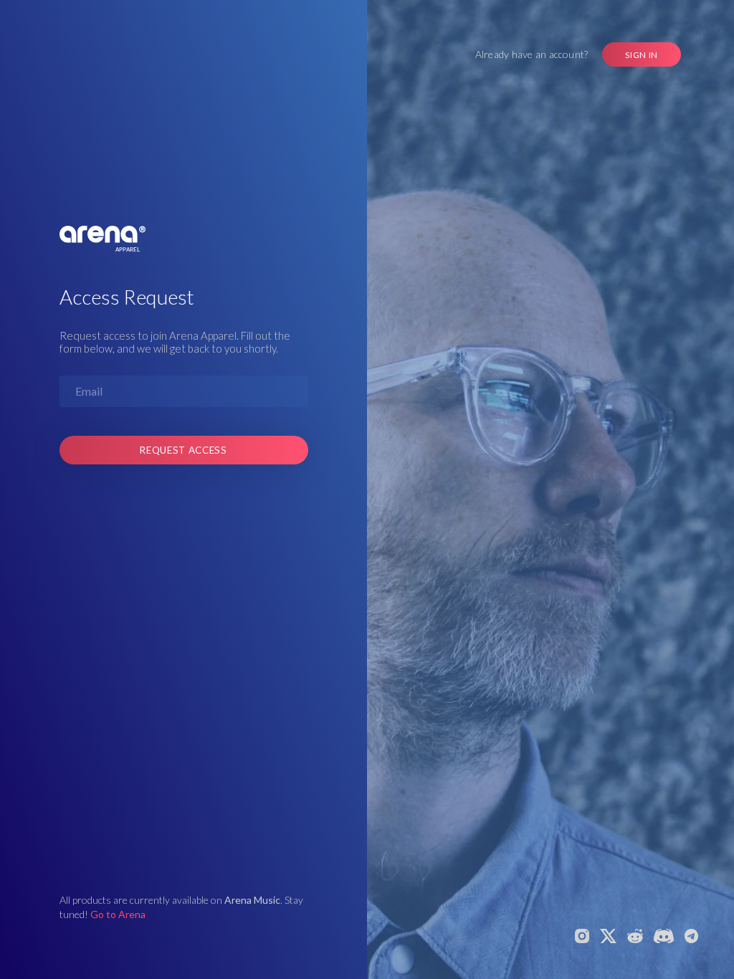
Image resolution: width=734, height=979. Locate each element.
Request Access (183, 450)
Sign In (641, 54)
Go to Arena (118, 914)
